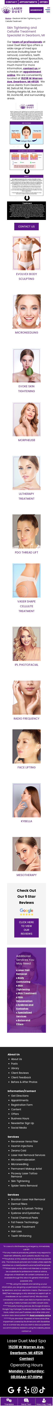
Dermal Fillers (19, 1204)
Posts (14, 1063)
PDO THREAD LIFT (26, 552)
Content (16, 1109)
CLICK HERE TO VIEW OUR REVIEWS (26, 928)
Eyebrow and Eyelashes (25, 1213)
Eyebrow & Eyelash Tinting (27, 1208)
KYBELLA (26, 821)
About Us (16, 1059)
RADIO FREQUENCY (26, 719)
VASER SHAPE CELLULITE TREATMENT (26, 606)
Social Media (19, 1127)
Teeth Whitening (21, 1236)
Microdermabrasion (23, 1159)
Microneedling (19, 1164)
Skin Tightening (20, 1181)
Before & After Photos (24, 1082)
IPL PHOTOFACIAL (26, 665)
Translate (9, 1404)
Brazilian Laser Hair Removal (28, 1199)
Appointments (19, 1100)
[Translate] (9, 1400)
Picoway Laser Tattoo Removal (24, 1175)
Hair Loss (16, 1231)
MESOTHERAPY (27, 875)
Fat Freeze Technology (25, 1222)
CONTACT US (26, 226)
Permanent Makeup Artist (26, 1168)
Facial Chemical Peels (24, 1217)
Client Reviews (20, 1073)
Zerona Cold (18, 1150)
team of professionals (27, 42)
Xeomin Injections (22, 1146)
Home (8, 18)
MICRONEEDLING (26, 332)
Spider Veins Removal (24, 1185)
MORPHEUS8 (26, 440)
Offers (15, 1114)
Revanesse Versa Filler (24, 1141)
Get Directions (20, 1095)
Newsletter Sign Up (22, 1123)
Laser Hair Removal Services (28, 1155)
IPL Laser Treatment (23, 1227)
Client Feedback (21, 1077)
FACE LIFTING (27, 767)
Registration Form (22, 1105)
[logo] (11, 8)
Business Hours (20, 1118)
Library (15, 1068)
